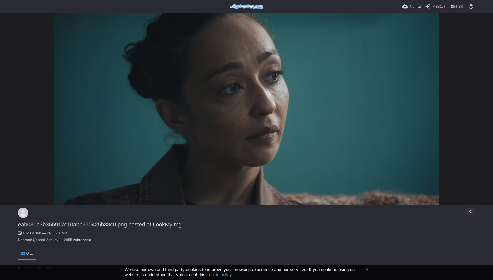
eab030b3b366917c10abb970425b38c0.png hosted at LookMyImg (100, 224)
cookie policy (219, 274)
